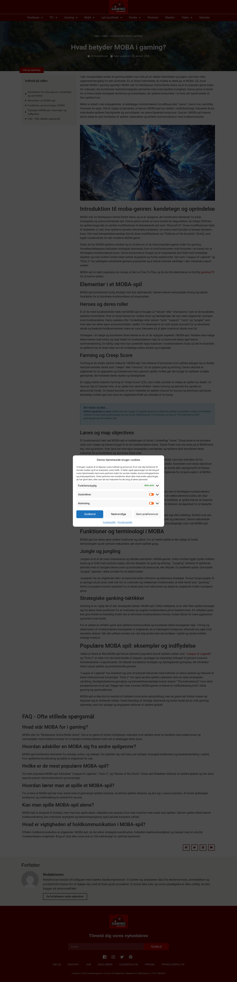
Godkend (89, 514)
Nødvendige (118, 514)
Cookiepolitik (109, 522)
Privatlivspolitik (124, 522)
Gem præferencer (147, 514)
